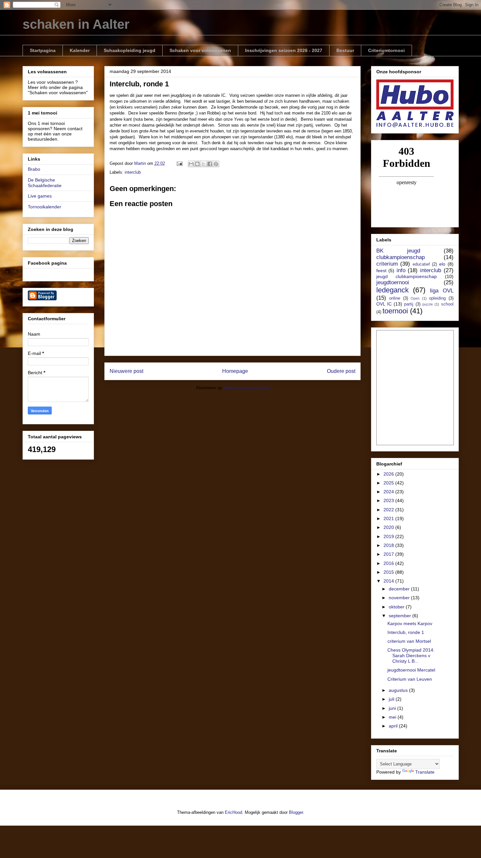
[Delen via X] (203, 164)
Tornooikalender (44, 206)
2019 (389, 536)
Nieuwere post (126, 371)
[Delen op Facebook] (209, 164)
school (447, 304)
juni (393, 708)
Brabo (34, 169)
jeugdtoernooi (392, 282)
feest (381, 270)
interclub (133, 172)
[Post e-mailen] (179, 163)
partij (408, 304)
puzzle (427, 304)
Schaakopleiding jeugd (129, 50)
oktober (397, 606)
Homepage (235, 371)
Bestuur (345, 50)
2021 (389, 518)
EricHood (233, 812)
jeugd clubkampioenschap (406, 276)
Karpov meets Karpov (409, 623)
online (394, 298)
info (401, 270)
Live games (40, 196)
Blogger (296, 812)
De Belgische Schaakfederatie (45, 182)
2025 (389, 482)
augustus (399, 690)
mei (393, 717)
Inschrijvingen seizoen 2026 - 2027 (283, 50)
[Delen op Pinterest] (216, 164)
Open (415, 298)
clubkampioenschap (400, 257)
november (400, 597)
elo (442, 264)
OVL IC (384, 303)
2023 (389, 500)
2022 (389, 509)
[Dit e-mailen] (191, 164)
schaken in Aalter (76, 24)
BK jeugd (398, 251)
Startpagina (43, 50)
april (394, 725)
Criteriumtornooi (386, 50)
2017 (389, 554)
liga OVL (442, 291)
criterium (387, 264)
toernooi (395, 311)
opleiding (437, 298)
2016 (389, 563)
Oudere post (341, 371)
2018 (389, 545)
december (400, 588)
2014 (389, 581)
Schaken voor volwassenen (200, 50)
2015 (389, 572)
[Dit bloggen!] (197, 164)
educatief (421, 264)
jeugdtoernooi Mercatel (411, 670)
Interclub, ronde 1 (405, 632)
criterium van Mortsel (409, 641)
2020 (389, 527)
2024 (389, 491)
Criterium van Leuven (409, 679)
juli (392, 699)
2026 (389, 474)
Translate (425, 772)
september (400, 615)
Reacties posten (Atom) (246, 387)
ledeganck (392, 290)
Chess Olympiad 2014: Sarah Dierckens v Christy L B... (411, 655)
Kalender (80, 50)
